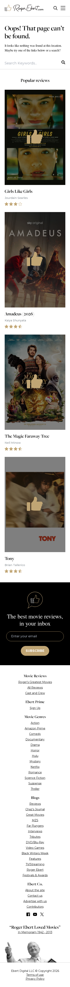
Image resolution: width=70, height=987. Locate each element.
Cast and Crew (35, 693)
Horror (35, 750)
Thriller (35, 789)
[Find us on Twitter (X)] (42, 914)
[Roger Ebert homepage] (24, 8)
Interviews (35, 831)
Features (35, 859)
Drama (35, 745)
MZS (35, 820)
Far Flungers (35, 826)
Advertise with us (35, 901)
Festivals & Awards (35, 875)
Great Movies (35, 815)
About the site (35, 890)
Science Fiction (35, 778)
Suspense (35, 783)
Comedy (35, 734)
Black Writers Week (35, 853)
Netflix (35, 767)
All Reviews (35, 687)
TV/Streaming (35, 864)
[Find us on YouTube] (35, 914)
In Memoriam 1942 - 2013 (35, 932)
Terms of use (35, 975)
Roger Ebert (35, 870)
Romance (35, 772)
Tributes (35, 837)
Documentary (35, 739)
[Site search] (55, 8)
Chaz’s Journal (35, 809)
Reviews (35, 804)
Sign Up (35, 708)
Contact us (35, 895)
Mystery (35, 761)
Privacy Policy (35, 979)
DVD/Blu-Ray (35, 842)
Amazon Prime (35, 728)
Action (35, 723)
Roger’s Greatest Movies (35, 682)
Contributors (35, 906)
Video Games (35, 848)
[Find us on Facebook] (28, 914)
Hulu (35, 756)
